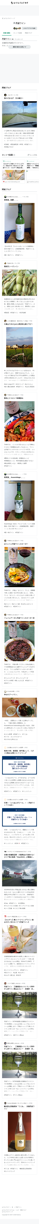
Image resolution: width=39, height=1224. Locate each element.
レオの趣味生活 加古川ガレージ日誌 (17, 321)
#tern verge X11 (9, 384)
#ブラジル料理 (8, 680)
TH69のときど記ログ (13, 395)
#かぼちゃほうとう (27, 604)
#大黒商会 (21, 903)
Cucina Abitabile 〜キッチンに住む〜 (17, 1103)
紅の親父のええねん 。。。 (14, 196)
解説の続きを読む (18, 47)
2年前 (17, 691)
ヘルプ (17, 1210)
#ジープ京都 (8, 908)
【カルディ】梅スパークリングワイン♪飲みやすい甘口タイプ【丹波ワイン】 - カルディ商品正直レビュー (13, 166)
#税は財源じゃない (10, 463)
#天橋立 (6, 144)
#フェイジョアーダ (22, 678)
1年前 (30, 321)
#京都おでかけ (8, 147)
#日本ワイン (17, 606)
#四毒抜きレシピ (9, 461)
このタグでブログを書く (29, 28)
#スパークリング (9, 1171)
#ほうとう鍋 (16, 604)
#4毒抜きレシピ (24, 458)
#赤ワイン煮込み (18, 1035)
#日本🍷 (17, 843)
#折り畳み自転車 (9, 386)
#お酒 (15, 972)
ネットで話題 (17, 33)
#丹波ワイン (28, 144)
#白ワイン (11, 255)
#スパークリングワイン (11, 970)
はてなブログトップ (7, 1211)
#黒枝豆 (6, 312)
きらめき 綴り (11, 691)
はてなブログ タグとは (8, 1210)
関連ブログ (28, 33)
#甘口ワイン (8, 972)
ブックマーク (7, 161)
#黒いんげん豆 (19, 680)
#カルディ (21, 972)
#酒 (5, 255)
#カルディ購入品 (9, 975)
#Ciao (6, 903)
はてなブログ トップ (9, 18)
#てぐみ (24, 734)
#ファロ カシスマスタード (13, 737)
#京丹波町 (23, 312)
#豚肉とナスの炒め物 (11, 458)
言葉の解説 (6, 33)
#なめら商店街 (29, 386)
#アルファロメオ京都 (11, 906)
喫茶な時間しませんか (13, 1043)
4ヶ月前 (16, 95)
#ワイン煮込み (17, 1095)
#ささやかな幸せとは (11, 739)
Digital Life (10, 263)
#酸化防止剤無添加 (26, 1168)
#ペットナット (27, 791)
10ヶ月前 (26, 196)
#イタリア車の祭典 (19, 908)
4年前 (23, 983)
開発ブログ (23, 1210)
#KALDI (18, 975)
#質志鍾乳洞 (14, 144)
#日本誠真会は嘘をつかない (25, 461)
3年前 (24, 916)
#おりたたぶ (29, 384)
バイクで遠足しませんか (13, 983)
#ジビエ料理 (8, 734)
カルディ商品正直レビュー (14, 916)
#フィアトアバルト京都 (26, 906)
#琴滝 (21, 144)
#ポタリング (20, 384)
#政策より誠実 (22, 463)
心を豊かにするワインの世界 (15, 747)
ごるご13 (9, 95)
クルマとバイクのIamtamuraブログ (16, 851)
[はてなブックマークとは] (14, 155)
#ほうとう (7, 604)
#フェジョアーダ (9, 678)
